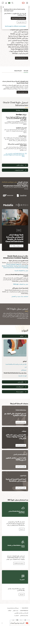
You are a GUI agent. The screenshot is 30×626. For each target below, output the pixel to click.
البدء (25, 367)
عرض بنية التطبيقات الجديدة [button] (21, 270)
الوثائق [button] (21, 336)
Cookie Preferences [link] (24, 610)
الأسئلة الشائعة (18, 70)
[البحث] (12, 3)
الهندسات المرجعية (22, 375)
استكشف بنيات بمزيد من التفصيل (20, 296)
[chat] (27, 623)
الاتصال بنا (16, 615)
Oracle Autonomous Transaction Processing (15, 267)
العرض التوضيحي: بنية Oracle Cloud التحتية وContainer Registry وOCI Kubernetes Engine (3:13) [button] (14, 155)
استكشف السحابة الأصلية (19, 563)
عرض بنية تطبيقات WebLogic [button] (20, 284)
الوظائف (9, 610)
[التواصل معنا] (3, 3)
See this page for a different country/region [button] (15, 26)
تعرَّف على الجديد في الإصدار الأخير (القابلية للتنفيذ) (16, 364)
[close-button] (2, 623)
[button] (27, 3)
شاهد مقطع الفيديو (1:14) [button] (22, 92)
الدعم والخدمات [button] (19, 386)
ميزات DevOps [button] (19, 110)
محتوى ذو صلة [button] (19, 391)
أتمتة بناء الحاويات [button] (19, 170)
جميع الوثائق (23, 370)
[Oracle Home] (23, 3)
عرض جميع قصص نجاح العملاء (9, 182)
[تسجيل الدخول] (6, 3)
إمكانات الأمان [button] (20, 165)
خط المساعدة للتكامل (24, 615)
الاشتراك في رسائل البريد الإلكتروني (21, 613)
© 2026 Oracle (25, 608)
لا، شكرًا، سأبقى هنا (21, 22)
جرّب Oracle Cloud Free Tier (21, 58)
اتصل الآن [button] (22, 594)
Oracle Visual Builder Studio (9, 266)
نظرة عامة (26, 70)
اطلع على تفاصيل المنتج (21, 422)
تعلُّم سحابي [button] (20, 382)
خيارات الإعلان (15, 610)
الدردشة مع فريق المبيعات (17, 623)
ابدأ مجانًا (22, 529)
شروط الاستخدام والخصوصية (13, 608)
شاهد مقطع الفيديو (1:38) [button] (17, 246)
